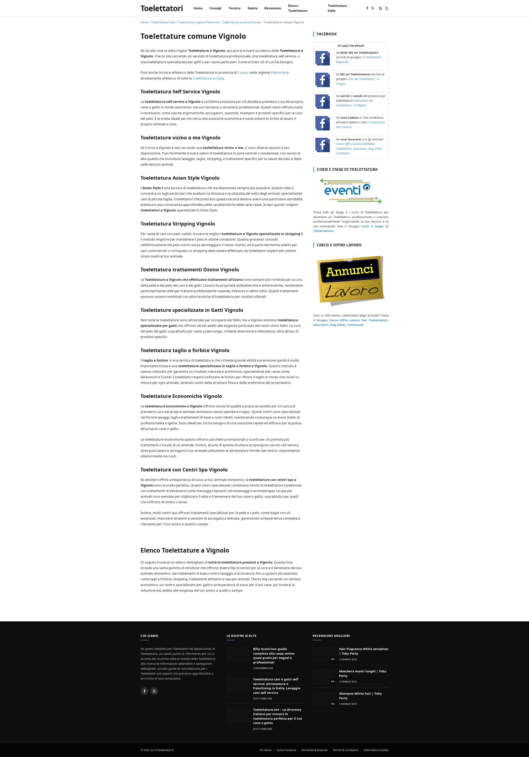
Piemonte (278, 72)
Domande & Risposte (314, 750)
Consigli (215, 8)
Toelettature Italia (337, 8)
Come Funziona (286, 750)
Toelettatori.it (165, 750)
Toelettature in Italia (208, 78)
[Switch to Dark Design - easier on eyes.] (386, 8)
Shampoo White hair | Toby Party (360, 695)
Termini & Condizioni (345, 750)
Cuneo (243, 72)
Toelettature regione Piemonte (198, 22)
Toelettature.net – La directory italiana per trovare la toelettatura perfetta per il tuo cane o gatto (277, 716)
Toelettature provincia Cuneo (241, 22)
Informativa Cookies (376, 750)
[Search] (380, 8)
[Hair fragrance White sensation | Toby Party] (324, 654)
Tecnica (234, 8)
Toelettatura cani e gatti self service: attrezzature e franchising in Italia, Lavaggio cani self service (276, 685)
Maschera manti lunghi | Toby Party (362, 673)
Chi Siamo (265, 750)
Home (198, 8)
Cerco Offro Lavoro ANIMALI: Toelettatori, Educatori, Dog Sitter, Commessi (359, 148)
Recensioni (272, 8)
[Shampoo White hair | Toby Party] (324, 699)
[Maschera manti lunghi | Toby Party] (324, 676)
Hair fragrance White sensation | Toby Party (363, 651)
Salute (252, 8)
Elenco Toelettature (297, 8)
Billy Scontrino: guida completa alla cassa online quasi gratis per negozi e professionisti (273, 655)
